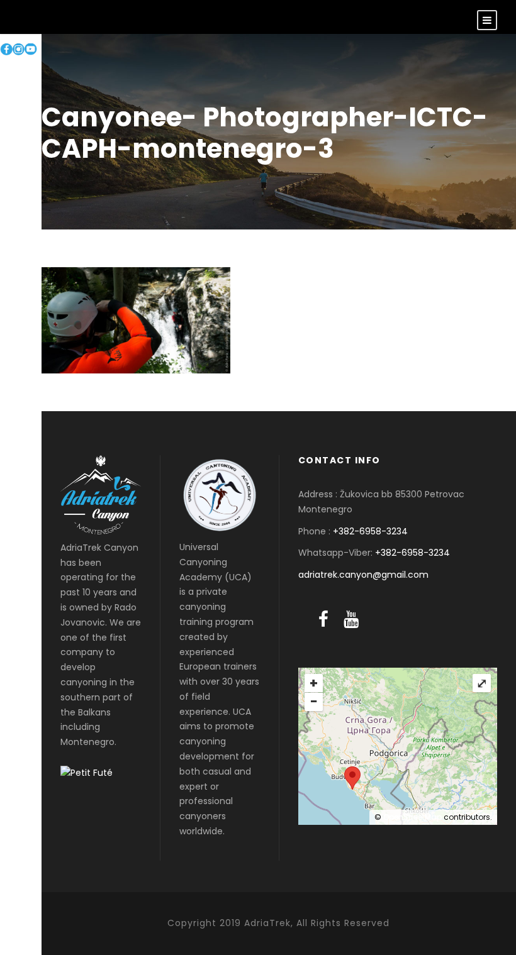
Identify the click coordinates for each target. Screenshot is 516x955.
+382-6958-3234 (370, 531)
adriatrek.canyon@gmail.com (363, 574)
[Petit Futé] (86, 772)
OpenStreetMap (412, 817)
